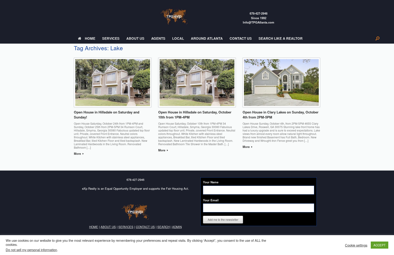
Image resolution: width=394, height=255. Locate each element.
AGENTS (158, 38)
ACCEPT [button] (379, 245)
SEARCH (163, 227)
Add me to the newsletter (223, 219)
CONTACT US (241, 38)
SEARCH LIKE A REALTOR (281, 38)
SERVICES (110, 38)
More (78, 153)
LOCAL (178, 38)
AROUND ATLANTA (207, 38)
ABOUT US (135, 38)
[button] (377, 38)
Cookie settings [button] (356, 245)
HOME (90, 38)
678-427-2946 (258, 13)
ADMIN (177, 227)
